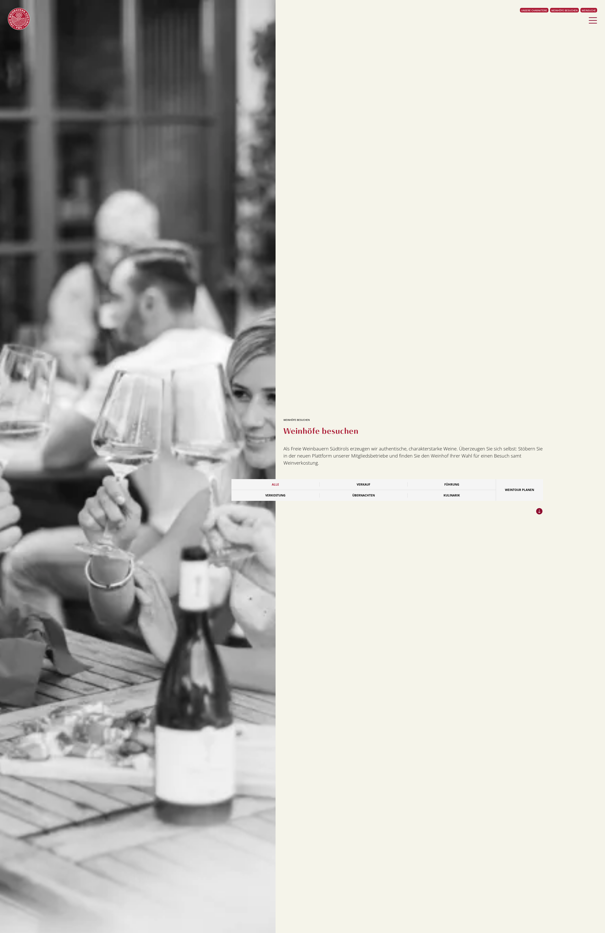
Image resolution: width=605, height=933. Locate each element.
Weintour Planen (519, 490)
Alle (275, 484)
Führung (451, 484)
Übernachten (363, 495)
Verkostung (275, 495)
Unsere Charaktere (534, 10)
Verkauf (363, 484)
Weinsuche (589, 10)
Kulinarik (452, 495)
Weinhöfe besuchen (564, 10)
